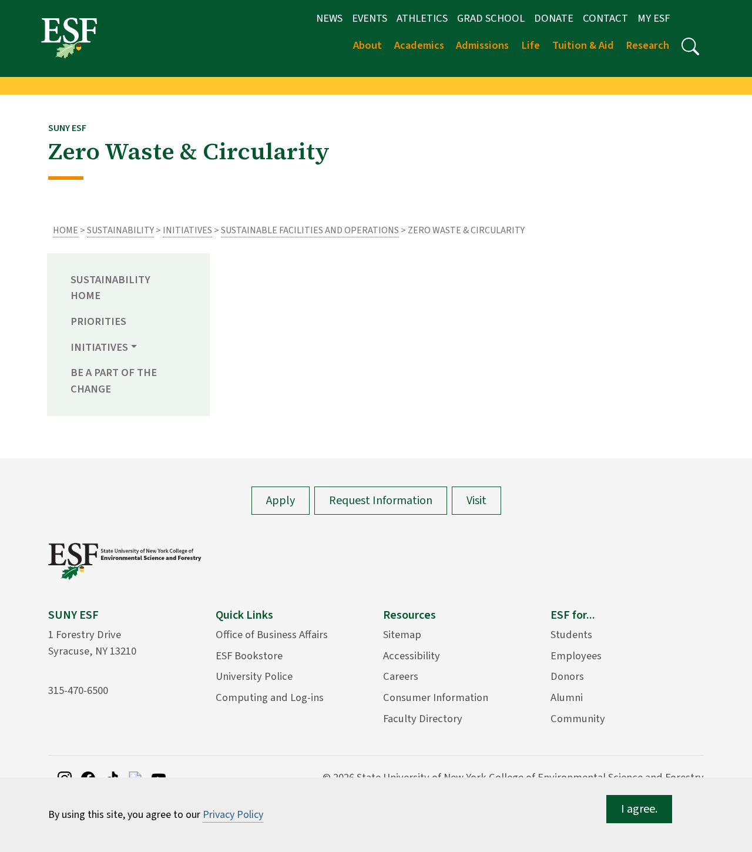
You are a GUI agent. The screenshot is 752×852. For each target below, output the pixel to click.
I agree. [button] (639, 809)
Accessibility (411, 655)
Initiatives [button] (99, 347)
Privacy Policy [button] (233, 814)
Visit (476, 500)
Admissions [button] (482, 45)
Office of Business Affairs (272, 634)
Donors (567, 676)
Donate (553, 18)
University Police (254, 676)
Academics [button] (419, 45)
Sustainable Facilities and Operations (310, 230)
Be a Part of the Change (113, 381)
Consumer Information (435, 697)
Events (369, 18)
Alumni (566, 697)
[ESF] (69, 37)
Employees (576, 655)
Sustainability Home (110, 288)
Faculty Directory (422, 718)
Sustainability (120, 230)
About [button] (367, 45)
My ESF (653, 18)
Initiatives (187, 230)
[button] (690, 46)
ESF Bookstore (249, 655)
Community (577, 718)
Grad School (491, 18)
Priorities (98, 321)
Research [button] (647, 45)
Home (65, 230)
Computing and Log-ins (270, 697)
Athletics (422, 18)
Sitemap (402, 634)
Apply (280, 500)
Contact (605, 18)
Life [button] (530, 45)
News (329, 18)
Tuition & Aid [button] (583, 45)
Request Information (380, 500)
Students (571, 634)
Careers (400, 676)
